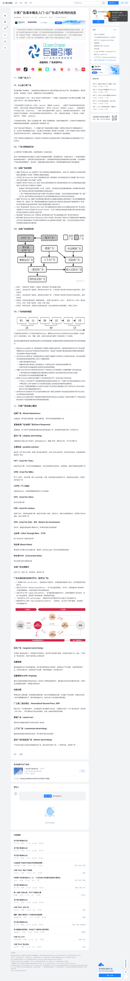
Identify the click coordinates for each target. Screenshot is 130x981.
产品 (76, 865)
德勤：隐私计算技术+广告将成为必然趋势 (28, 915)
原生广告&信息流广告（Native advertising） (106, 60)
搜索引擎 (83, 924)
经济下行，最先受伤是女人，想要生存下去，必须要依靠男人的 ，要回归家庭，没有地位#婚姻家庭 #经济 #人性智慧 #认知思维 (43, 957)
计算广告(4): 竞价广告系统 (23, 870)
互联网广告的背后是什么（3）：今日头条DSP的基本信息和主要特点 (37, 878)
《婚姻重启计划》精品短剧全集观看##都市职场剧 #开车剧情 (26, 963)
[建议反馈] (126, 972)
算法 (84, 873)
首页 (16, 3)
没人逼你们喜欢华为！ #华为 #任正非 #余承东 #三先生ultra (60, 963)
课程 (26, 3)
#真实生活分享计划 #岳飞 (74, 955)
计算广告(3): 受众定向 (21, 944)
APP (31, 3)
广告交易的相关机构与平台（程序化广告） (106, 37)
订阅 (82, 771)
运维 (84, 865)
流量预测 (96, 43)
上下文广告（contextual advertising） (105, 57)
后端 (80, 939)
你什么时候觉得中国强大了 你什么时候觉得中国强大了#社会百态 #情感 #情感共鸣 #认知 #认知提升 (36, 959)
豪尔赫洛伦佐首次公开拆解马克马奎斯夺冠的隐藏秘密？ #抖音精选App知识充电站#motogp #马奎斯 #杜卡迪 (38, 955)
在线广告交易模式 (99, 34)
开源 (80, 887)
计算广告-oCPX (19, 937)
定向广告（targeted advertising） (104, 40)
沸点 (21, 3)
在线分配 (96, 48)
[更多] (126, 977)
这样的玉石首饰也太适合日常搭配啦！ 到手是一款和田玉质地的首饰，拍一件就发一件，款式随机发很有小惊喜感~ (40, 961)
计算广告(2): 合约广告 (21, 907)
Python (83, 895)
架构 (84, 880)
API (84, 887)
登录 (124, 3)
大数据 (83, 932)
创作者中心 (112, 3)
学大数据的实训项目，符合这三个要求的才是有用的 (31, 929)
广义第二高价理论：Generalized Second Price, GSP (106, 51)
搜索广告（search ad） (101, 54)
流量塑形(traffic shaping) (101, 46)
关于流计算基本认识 (21, 841)
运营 (80, 865)
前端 (84, 917)
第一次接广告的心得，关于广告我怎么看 (27, 892)
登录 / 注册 (48, 796)
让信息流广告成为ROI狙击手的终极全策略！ (29, 863)
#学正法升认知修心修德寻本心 (18, 970)
